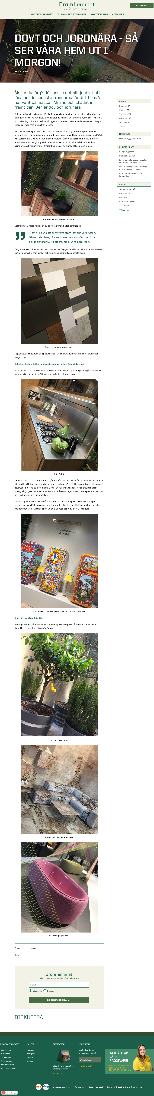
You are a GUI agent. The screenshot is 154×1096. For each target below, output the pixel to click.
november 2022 (127, 202)
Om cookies (79, 1087)
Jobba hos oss (6, 1061)
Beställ (56, 1073)
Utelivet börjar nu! (127, 156)
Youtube (30, 1057)
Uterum (124, 106)
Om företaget (6, 1057)
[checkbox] (59, 991)
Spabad (124, 122)
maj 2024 (124, 193)
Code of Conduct (96, 1087)
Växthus (124, 110)
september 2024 (127, 189)
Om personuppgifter (61, 1087)
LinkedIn (30, 1061)
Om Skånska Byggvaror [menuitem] (72, 14)
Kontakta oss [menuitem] (99, 14)
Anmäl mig (87, 1066)
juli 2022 (124, 206)
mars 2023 (125, 197)
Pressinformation (7, 1065)
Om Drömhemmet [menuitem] (42, 14)
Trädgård (125, 114)
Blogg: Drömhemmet (8, 1068)
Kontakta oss (6, 1050)
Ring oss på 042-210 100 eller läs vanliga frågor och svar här (120, 1068)
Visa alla (124, 127)
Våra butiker (5, 1054)
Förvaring (125, 118)
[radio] (35, 990)
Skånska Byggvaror (130, 139)
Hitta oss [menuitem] (118, 14)
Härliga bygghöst (126, 152)
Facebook (30, 1050)
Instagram (31, 1054)
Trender (33, 948)
